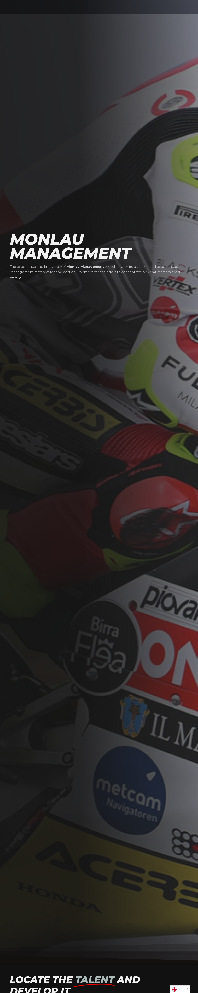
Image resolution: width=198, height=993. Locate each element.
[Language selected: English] (180, 989)
